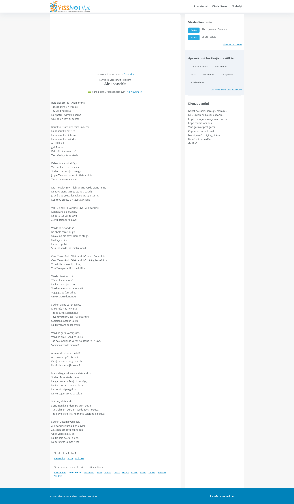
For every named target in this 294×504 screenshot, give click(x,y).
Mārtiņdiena (227, 74)
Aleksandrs (59, 458)
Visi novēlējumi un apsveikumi (226, 89)
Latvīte (152, 472)
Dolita (117, 472)
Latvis (143, 472)
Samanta (222, 29)
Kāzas (194, 74)
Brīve (70, 458)
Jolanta (212, 29)
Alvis (204, 29)
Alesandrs (89, 472)
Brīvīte (107, 472)
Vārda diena (221, 66)
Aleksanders (60, 472)
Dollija (125, 472)
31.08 (194, 37)
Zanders (58, 475)
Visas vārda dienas (232, 44)
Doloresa (79, 458)
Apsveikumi (200, 6)
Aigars (205, 36)
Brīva (99, 472)
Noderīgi (237, 6)
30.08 (194, 30)
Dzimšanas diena (199, 66)
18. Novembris (134, 91)
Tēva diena (208, 74)
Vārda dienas (219, 6)
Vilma (213, 36)
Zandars (162, 472)
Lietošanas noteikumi (222, 496)
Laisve (134, 472)
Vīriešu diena (197, 82)
